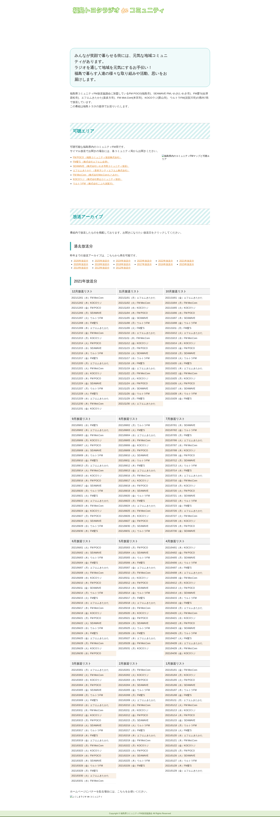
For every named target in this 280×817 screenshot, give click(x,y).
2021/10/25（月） (180, 378)
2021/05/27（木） (137, 638)
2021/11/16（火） (133, 353)
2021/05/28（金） (134, 643)
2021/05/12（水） (133, 583)
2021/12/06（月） (86, 313)
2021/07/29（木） (180, 526)
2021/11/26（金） (133, 393)
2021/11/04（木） (133, 313)
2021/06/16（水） (90, 603)
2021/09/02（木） (90, 430)
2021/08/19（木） (133, 491)
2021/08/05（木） (134, 440)
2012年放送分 (123, 268)
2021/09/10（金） (84, 460)
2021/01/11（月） (183, 700)
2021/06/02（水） (86, 552)
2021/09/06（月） (86, 440)
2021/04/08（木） (184, 573)
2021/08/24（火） (137, 506)
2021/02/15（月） (133, 720)
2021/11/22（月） (134, 373)
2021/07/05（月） (178, 435)
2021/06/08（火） (87, 573)
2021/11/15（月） (133, 348)
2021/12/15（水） (86, 348)
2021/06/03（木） (87, 557)
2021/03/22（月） (87, 745)
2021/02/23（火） (133, 750)
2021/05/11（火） (133, 578)
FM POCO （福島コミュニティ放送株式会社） (97, 157)
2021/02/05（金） (134, 690)
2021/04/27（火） (178, 638)
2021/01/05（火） (180, 680)
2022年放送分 (165, 261)
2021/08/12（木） (131, 465)
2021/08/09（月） (133, 450)
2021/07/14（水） (178, 470)
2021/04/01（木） (180, 547)
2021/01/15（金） (180, 720)
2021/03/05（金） (86, 690)
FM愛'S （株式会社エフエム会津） (91, 162)
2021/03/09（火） (84, 700)
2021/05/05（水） (134, 557)
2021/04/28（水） (184, 643)
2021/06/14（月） (87, 593)
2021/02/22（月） (133, 745)
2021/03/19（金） (90, 740)
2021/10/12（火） (184, 333)
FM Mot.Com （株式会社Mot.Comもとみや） (96, 175)
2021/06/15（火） (84, 598)
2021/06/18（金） (86, 613)
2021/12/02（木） (86, 303)
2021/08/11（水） (133, 460)
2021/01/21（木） (181, 740)
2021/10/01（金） (184, 298)
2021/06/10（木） (86, 583)
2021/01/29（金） (184, 771)
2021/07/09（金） (180, 455)
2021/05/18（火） (137, 603)
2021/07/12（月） (180, 460)
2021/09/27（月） (86, 516)
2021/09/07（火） (86, 445)
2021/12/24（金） (86, 383)
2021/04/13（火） (180, 588)
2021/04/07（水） (178, 567)
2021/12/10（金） (87, 333)
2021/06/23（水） (87, 628)
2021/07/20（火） (180, 491)
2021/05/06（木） (131, 563)
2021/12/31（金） (86, 408)
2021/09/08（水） (86, 450)
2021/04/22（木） (180, 623)
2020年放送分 (81, 264)
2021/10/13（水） (181, 338)
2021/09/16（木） (86, 480)
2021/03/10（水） (90, 705)
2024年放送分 (123, 261)
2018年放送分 (123, 264)
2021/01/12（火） (181, 705)
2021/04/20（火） (181, 613)
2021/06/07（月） (90, 567)
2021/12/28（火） (84, 393)
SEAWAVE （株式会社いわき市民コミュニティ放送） (101, 166)
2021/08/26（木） (133, 516)
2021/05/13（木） (133, 588)
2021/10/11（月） (178, 328)
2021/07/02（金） (181, 430)
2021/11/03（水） (133, 308)
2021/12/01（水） (87, 298)
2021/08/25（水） (134, 511)
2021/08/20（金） (134, 496)
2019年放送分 (102, 264)
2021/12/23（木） (86, 378)
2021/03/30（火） (90, 775)
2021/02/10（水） (134, 705)
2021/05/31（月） (133, 648)
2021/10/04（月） (181, 303)
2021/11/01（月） (136, 298)
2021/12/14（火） (86, 343)
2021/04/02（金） (180, 552)
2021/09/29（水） (87, 526)
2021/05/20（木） (133, 613)
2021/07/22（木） (181, 501)
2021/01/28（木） (178, 765)
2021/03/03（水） (86, 680)
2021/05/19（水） (134, 608)
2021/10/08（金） (181, 323)
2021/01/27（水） (181, 760)
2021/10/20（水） (178, 363)
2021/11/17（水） (133, 358)
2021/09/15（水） (86, 475)
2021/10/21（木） (184, 368)
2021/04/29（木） (181, 648)
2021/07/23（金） (178, 506)
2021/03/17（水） (87, 730)
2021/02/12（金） (133, 715)
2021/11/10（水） (136, 333)
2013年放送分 (102, 268)
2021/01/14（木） (180, 715)
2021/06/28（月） (87, 643)
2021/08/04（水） (137, 435)
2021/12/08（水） (84, 323)
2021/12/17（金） (84, 358)
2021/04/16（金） (178, 603)
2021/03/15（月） (86, 720)
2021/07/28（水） (180, 521)
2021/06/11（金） (86, 588)
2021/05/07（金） (137, 567)
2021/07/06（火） (184, 440)
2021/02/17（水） (131, 730)
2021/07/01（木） (180, 425)
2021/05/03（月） (133, 547)
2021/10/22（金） (181, 373)
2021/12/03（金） (86, 308)
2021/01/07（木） (181, 690)
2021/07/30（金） (180, 531)
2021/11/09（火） (131, 328)
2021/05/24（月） (133, 623)
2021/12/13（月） (86, 338)
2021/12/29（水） (90, 398)
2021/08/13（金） (137, 470)
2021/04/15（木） (181, 598)
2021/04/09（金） (181, 578)
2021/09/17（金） (86, 485)
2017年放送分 (144, 264)
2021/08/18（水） (133, 485)
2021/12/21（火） (87, 368)
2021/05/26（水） (131, 633)
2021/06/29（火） (86, 648)
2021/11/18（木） (131, 363)
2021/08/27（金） (133, 521)
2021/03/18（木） (84, 735)
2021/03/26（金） (87, 765)
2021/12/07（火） (87, 318)
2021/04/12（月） (180, 583)
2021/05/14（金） (134, 593)
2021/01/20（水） (184, 735)
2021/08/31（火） (134, 531)
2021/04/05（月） (180, 557)
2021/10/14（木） (180, 343)
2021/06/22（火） (86, 623)
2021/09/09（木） (87, 455)
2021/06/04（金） (84, 563)
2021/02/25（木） (134, 760)
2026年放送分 (81, 261)
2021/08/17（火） (133, 480)
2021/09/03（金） (87, 435)
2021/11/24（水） (133, 383)
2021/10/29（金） (178, 398)
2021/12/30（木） (87, 403)
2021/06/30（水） (86, 653)
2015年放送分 (186, 264)
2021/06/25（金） (90, 638)
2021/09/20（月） (87, 491)
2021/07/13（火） (181, 465)
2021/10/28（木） (181, 393)
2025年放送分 (102, 261)
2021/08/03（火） (131, 430)
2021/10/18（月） (180, 353)
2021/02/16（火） (134, 725)
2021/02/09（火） (137, 700)
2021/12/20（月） (90, 363)
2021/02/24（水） (133, 755)
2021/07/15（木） (184, 475)
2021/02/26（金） (131, 765)
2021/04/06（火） (181, 563)
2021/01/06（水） (180, 685)
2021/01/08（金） (178, 695)
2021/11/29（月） (131, 398)
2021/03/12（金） (86, 715)
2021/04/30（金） (180, 653)
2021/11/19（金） (136, 368)
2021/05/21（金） (133, 618)
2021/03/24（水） (86, 755)
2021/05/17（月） (131, 598)
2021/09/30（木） (84, 531)
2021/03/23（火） (86, 750)
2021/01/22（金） (180, 745)
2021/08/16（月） (134, 475)
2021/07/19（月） (180, 485)
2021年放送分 (186, 261)
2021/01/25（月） (180, 750)
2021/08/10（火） (133, 455)
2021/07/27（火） (181, 516)
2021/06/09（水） (86, 578)
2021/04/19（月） (184, 608)
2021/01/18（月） (181, 725)
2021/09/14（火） (87, 470)
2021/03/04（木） (86, 685)
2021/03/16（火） (86, 725)
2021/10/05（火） (180, 308)
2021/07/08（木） (180, 450)
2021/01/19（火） (178, 730)
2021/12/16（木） (87, 353)
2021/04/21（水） (180, 618)
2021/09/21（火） (84, 496)
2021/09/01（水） (84, 425)
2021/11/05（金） (133, 318)
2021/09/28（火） (86, 521)
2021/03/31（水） (87, 781)
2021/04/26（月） (181, 633)
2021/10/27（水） (180, 388)
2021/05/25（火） (134, 628)
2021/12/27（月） (87, 388)
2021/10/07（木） (180, 318)
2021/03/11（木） (87, 710)
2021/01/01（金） (181, 670)
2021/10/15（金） (180, 348)
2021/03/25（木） (86, 760)
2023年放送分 (144, 261)
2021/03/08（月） (87, 695)
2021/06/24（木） (84, 633)
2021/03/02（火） (87, 675)
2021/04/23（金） (180, 628)
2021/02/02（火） (133, 675)
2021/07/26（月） (184, 511)
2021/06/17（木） (87, 608)
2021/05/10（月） (134, 573)
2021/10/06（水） (180, 313)
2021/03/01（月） (90, 670)
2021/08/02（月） (134, 425)
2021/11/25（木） (133, 388)
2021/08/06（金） (133, 445)
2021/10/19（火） (181, 358)
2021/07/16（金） (181, 480)
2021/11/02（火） (134, 303)
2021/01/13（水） (180, 710)
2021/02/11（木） (133, 710)
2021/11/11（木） (134, 338)
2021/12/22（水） (86, 373)
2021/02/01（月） (134, 670)
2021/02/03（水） (133, 680)
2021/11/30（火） (136, 403)
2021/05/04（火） (133, 552)
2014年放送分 (81, 268)
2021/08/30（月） (133, 526)
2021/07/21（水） (180, 496)
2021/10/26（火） (180, 383)
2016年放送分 (165, 264)
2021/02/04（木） (133, 685)
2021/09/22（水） (90, 501)
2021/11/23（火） (133, 378)
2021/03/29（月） (84, 771)
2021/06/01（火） (86, 547)
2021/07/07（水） (181, 445)
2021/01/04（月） (180, 675)
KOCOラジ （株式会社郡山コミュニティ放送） (97, 179)
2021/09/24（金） (86, 511)
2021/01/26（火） (180, 755)
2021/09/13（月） (90, 465)
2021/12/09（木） (90, 328)
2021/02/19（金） (134, 740)
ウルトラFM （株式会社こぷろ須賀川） (93, 183)
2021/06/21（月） (86, 618)
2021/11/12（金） (133, 343)
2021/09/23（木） (87, 506)
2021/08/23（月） (131, 501)
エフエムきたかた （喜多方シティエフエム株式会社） (101, 170)
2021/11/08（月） (133, 323)
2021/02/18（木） (137, 735)
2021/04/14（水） (180, 593)
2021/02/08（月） (131, 695)
